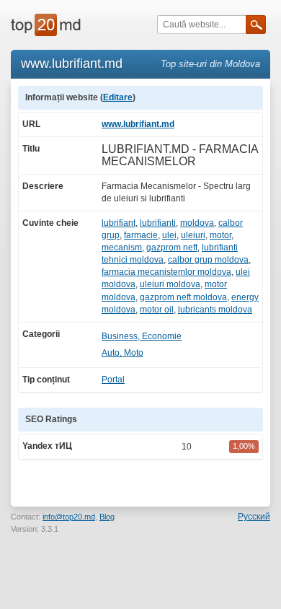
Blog (107, 516)
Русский (254, 517)
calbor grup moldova (208, 260)
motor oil (157, 309)
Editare (118, 97)
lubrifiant (118, 223)
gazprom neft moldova (183, 297)
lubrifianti (158, 223)
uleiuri (193, 235)
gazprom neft (171, 247)
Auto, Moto (122, 353)
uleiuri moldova (170, 284)
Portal (113, 379)
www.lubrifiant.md (138, 124)
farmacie (141, 235)
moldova (197, 223)
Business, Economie (142, 336)
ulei (169, 235)
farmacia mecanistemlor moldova (166, 272)
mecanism (122, 247)
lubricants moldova (215, 309)
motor (220, 235)
